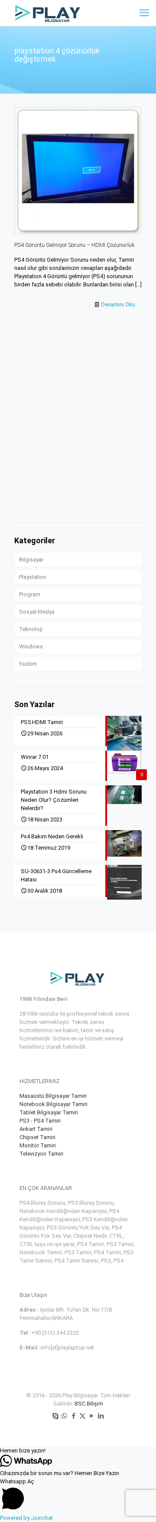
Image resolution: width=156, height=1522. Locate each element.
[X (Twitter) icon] (82, 1416)
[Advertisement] (78, 431)
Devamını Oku (118, 304)
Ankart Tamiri (36, 1129)
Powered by (26, 1518)
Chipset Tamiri (37, 1137)
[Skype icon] (55, 1416)
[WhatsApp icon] (64, 1416)
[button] (78, 1450)
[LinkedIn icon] (101, 1416)
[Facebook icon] (73, 1416)
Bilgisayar (31, 559)
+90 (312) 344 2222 (55, 1332)
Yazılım (28, 664)
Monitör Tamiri (38, 1145)
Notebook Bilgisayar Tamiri (54, 1104)
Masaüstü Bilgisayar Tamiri (53, 1096)
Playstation (32, 577)
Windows (31, 646)
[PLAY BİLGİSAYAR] (48, 13)
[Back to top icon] (138, 1504)
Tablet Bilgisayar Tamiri (49, 1112)
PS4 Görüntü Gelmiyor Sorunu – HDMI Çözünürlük (74, 245)
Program (29, 594)
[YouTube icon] (91, 1416)
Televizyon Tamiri (41, 1153)
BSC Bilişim (89, 1403)
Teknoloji (30, 629)
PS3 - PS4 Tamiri (40, 1120)
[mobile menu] (144, 13)
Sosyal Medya (37, 611)
